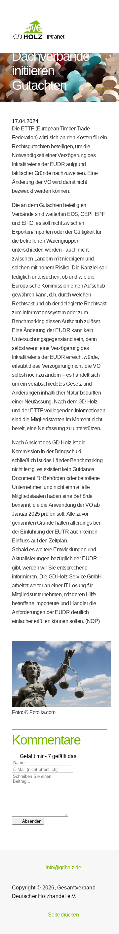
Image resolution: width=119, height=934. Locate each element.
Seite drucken (59, 914)
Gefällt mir (28, 756)
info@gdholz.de (59, 867)
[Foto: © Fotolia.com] (61, 705)
